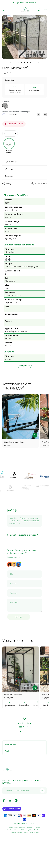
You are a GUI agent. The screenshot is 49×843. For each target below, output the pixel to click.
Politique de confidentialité (33, 827)
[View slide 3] (25, 731)
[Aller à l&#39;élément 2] (13, 62)
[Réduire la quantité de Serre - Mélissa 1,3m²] (4, 133)
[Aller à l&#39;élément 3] (16, 62)
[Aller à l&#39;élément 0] (10, 62)
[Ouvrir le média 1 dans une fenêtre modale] (42, 19)
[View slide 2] (23, 731)
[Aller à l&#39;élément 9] (33, 62)
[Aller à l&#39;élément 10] (35, 62)
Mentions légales (34, 832)
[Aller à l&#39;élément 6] (24, 62)
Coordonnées (38, 830)
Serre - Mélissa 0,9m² (13, 695)
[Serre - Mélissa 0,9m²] (20, 669)
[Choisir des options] (34, 687)
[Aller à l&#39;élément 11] (38, 62)
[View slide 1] (20, 731)
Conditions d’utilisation (13, 830)
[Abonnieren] (42, 790)
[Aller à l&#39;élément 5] (21, 62)
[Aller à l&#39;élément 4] (18, 62)
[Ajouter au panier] (34, 435)
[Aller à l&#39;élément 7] (27, 62)
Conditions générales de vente (19, 832)
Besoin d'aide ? (41, 184)
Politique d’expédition (27, 830)
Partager (9, 184)
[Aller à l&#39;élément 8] (30, 62)
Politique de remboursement (16, 827)
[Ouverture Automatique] (20, 416)
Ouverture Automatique (14, 442)
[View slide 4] (28, 731)
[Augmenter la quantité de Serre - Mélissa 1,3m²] (15, 133)
